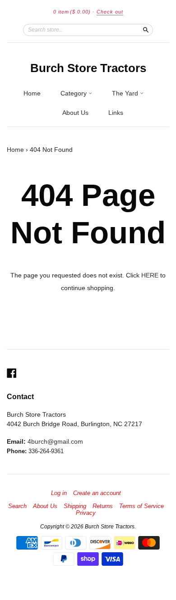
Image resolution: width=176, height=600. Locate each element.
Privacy (86, 513)
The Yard (126, 93)
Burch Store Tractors (88, 68)
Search (17, 506)
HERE (149, 275)
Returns (103, 506)
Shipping (75, 506)
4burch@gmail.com (55, 441)
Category (74, 93)
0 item (72, 11)
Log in (59, 493)
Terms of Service (141, 506)
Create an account (97, 493)
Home (32, 93)
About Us (75, 112)
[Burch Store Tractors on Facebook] (12, 373)
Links (115, 112)
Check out (110, 11)
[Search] (145, 29)
